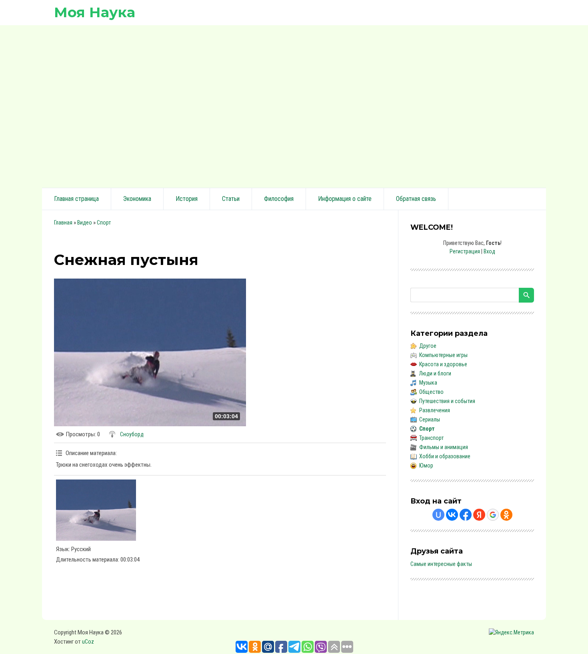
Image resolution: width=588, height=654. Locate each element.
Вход (489, 251)
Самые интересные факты (441, 564)
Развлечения (434, 410)
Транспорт (431, 438)
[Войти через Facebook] (466, 515)
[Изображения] (96, 510)
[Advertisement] (294, 105)
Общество (431, 392)
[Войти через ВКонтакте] (452, 515)
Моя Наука (94, 12)
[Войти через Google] (493, 515)
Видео (84, 222)
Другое (427, 346)
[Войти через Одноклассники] (506, 515)
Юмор (426, 465)
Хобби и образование (444, 456)
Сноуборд (132, 434)
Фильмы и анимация (443, 447)
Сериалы (429, 419)
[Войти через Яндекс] (479, 515)
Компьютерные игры (443, 355)
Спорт (104, 222)
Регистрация (465, 251)
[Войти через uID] (438, 515)
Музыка (428, 382)
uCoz (88, 641)
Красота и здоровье (443, 364)
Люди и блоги (435, 373)
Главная (63, 222)
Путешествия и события (447, 401)
